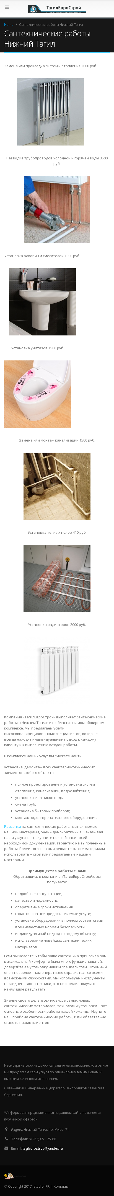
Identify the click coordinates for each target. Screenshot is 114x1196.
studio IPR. (41, 1186)
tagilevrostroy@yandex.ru (42, 1148)
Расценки (12, 826)
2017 (28, 1186)
